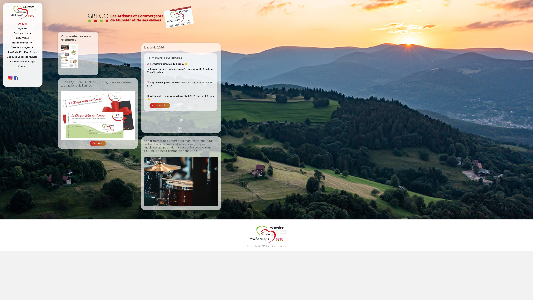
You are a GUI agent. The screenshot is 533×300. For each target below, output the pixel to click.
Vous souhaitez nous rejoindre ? (76, 38)
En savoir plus (159, 117)
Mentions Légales (276, 246)
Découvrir (97, 143)
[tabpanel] (181, 89)
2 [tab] (182, 128)
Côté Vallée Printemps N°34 (167, 57)
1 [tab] (179, 128)
